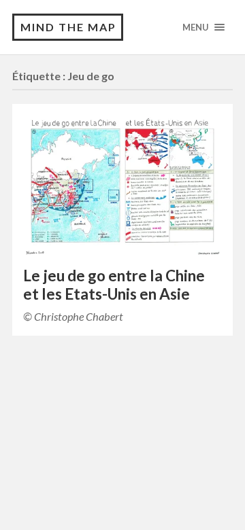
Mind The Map (68, 26)
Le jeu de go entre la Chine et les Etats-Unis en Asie (114, 284)
